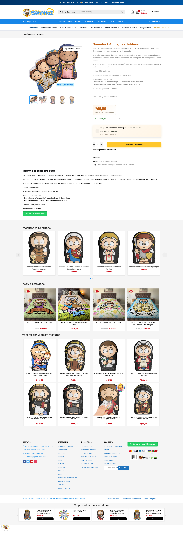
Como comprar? (87, 453)
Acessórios (61, 467)
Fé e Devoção (95, 28)
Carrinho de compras (112, 453)
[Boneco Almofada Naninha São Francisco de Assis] (39, 247)
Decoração (62, 474)
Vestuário (61, 464)
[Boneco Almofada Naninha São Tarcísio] (109, 247)
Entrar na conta (113, 499)
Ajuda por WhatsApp (35, 213)
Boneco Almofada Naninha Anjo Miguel (144, 266)
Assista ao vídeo (73, 49)
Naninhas (31, 34)
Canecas (61, 471)
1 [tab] (90, 278)
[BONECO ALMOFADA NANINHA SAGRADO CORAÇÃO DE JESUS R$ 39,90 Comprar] (100, 519)
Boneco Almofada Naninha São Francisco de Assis (39, 267)
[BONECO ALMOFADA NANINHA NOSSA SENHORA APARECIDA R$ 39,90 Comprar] (137, 519)
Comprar (45, 519)
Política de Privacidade (89, 467)
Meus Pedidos (109, 460)
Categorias (30, 21)
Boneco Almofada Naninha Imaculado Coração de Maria (74, 267)
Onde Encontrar (65, 21)
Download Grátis (64, 488)
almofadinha (102, 165)
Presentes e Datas (129, 28)
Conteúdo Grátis (116, 21)
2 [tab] (92, 278)
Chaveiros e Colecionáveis (67, 478)
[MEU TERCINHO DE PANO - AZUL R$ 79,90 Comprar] (63, 519)
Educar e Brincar (111, 28)
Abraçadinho (62, 453)
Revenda (78, 21)
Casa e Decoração (67, 28)
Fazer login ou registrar (113, 446)
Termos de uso (86, 460)
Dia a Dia (82, 28)
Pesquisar (123, 468)
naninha (119, 165)
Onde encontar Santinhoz (131, 499)
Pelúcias (61, 485)
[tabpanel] (39, 253)
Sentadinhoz (62, 450)
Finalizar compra (110, 457)
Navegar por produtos (65, 446)
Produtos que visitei (88, 457)
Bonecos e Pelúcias (48, 28)
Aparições (40, 34)
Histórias (102, 21)
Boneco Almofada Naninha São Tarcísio (109, 267)
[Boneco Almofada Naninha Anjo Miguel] (144, 247)
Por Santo (33, 28)
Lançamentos (145, 28)
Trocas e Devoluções (88, 464)
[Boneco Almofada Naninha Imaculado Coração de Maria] (74, 247)
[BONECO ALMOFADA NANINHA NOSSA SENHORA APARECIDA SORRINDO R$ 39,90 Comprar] (27, 519)
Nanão (60, 460)
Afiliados (107, 450)
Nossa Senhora (128, 165)
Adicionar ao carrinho (134, 145)
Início (25, 34)
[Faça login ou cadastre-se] (132, 12)
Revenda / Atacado (161, 28)
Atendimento (90, 21)
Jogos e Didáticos (64, 481)
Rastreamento (155, 12)
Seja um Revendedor (88, 450)
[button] (69, 12)
